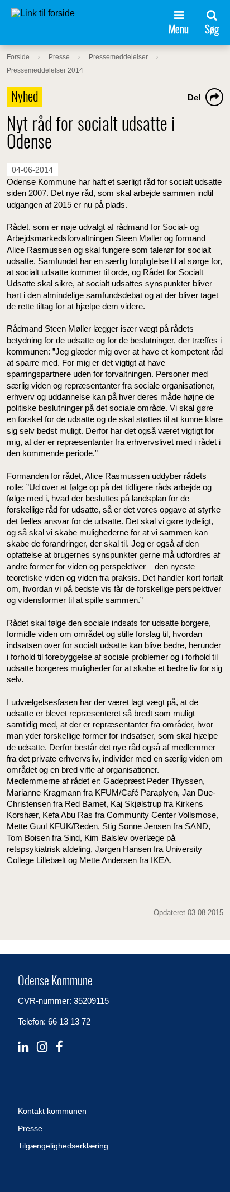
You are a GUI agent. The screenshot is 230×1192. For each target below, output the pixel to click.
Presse (30, 1128)
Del (194, 97)
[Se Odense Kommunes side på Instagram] (42, 1047)
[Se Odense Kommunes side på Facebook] (59, 1047)
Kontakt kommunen (52, 1111)
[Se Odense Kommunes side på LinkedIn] (23, 1047)
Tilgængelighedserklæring (63, 1145)
